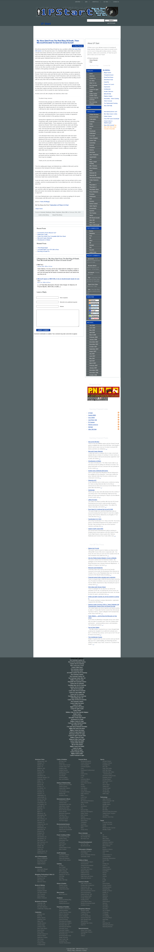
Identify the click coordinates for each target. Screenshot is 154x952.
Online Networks (94, 180)
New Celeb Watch (42, 928)
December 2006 (93, 370)
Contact (84, 950)
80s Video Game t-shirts (110, 114)
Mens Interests (63, 894)
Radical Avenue (85, 874)
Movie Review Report (65, 809)
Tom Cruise (40, 939)
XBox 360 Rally (92, 429)
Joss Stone (84, 790)
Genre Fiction (41, 889)
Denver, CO (40, 782)
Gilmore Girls (106, 867)
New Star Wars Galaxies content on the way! (93, 291)
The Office (105, 907)
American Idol (106, 840)
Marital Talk (62, 793)
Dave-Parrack (94, 60)
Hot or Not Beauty (86, 915)
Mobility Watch (106, 804)
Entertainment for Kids (65, 804)
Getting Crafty (63, 768)
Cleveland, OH (41, 775)
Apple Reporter (107, 799)
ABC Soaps (106, 838)
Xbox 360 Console (109, 125)
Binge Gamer (107, 72)
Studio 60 (105, 899)
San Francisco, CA (42, 842)
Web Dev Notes (41, 881)
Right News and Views (87, 876)
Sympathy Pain (63, 941)
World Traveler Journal (109, 827)
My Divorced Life (85, 845)
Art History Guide (42, 860)
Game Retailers (93, 138)
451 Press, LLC (83, 948)
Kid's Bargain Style (86, 919)
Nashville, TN (41, 817)
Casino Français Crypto (77, 751)
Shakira (83, 817)
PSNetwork (92, 196)
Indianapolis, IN (41, 795)
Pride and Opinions (64, 858)
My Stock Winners (42, 907)
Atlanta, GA (40, 764)
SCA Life (83, 933)
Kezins (91, 231)
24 (103, 835)
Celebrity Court (41, 919)
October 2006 (93, 375)
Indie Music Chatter (64, 806)
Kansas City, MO (42, 799)
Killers (82, 795)
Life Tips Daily (84, 844)
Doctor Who (106, 860)
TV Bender (105, 912)
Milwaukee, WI (41, 813)
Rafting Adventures (64, 903)
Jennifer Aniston (41, 923)
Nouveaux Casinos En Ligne (77, 733)
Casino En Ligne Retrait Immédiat (77, 723)
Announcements (93, 117)
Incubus (83, 786)
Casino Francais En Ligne (77, 755)
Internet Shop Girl (85, 917)
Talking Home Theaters (109, 813)
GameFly (106, 82)
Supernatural (106, 901)
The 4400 (105, 905)
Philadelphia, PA (41, 827)
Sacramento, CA (41, 836)
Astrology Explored (86, 851)
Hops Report (62, 844)
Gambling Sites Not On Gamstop (77, 685)
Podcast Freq (41, 878)
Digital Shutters (41, 863)
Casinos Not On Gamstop (93, 98)
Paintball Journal (107, 777)
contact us (116, 1)
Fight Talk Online (107, 768)
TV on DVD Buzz (107, 917)
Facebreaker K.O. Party (94, 519)
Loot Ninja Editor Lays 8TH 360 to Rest (48, 249)
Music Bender (63, 811)
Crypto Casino (77, 710)
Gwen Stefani (84, 781)
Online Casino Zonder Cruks (93, 94)
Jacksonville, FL (41, 797)
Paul (91, 61)
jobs (86, 1)
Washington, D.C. (42, 853)
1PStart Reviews (94, 114)
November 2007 (93, 344)
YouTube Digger (63, 820)
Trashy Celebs (41, 942)
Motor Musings (41, 871)
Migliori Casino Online (77, 753)
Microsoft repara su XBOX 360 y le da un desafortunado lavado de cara (58, 279)
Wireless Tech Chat (108, 817)
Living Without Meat (86, 901)
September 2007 (93, 349)
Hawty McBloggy (44, 201)
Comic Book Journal (64, 764)
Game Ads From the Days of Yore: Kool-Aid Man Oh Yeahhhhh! (93, 279)
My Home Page (94, 65)
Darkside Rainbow (64, 854)
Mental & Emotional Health (88, 903)
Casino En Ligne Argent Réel (77, 732)
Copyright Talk (41, 903)
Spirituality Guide (85, 856)
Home (91, 73)
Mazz (90, 240)
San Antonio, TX (41, 838)
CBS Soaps (106, 851)
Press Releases (93, 191)
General (43, 212)
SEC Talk (105, 782)
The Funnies (92, 213)
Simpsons (105, 896)
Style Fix (83, 924)
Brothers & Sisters (108, 849)
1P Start (90, 412)
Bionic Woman (106, 845)
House (104, 874)
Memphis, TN (41, 808)
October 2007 (93, 346)
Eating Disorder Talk (86, 894)
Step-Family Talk (63, 939)
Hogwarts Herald (42, 890)
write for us (95, 1)
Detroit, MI (40, 784)
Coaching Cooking (64, 836)
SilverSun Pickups (86, 818)
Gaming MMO (92, 415)
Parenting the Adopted (65, 926)
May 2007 (92, 358)
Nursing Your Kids (64, 917)
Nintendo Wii (92, 175)
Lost (104, 878)
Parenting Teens (63, 928)
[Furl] (43, 218)
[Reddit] (45, 218)
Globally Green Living (65, 827)
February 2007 (93, 365)
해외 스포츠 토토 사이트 (77, 665)
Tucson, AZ (40, 847)
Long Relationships (64, 791)
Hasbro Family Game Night (95, 528)
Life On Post (62, 790)
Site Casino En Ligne (77, 724)
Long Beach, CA (41, 802)
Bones (104, 847)
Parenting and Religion (65, 921)
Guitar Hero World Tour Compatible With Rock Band (51, 236)
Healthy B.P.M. (85, 899)
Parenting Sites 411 (64, 924)
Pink (82, 808)
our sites (105, 1)
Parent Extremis (63, 919)
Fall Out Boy (84, 773)
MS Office (105, 809)
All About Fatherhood (64, 908)
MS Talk (105, 808)
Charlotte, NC (41, 772)
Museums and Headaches (95, 567)
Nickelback (84, 806)
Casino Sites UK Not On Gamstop (77, 699)
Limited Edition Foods (65, 847)
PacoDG (91, 250)
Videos (91, 215)
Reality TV (105, 892)
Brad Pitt (39, 915)
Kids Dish (61, 845)
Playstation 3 (92, 187)
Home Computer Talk (108, 800)
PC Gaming (91, 422)
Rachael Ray (106, 889)
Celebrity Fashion (85, 912)
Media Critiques (85, 871)
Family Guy (106, 863)
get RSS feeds (111, 23)
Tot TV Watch (106, 910)
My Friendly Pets (85, 836)
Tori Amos (83, 824)
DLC (90, 128)
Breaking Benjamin (86, 761)
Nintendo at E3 (92, 480)
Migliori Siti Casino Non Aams (77, 728)
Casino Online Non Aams (77, 703)
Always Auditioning (42, 858)
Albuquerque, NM (42, 761)
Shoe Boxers (84, 921)
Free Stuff (92, 135)
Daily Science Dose (86, 883)
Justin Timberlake (86, 791)
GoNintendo (107, 89)
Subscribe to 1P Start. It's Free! (59, 205)
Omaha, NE (40, 826)
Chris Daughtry (85, 764)
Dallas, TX (40, 781)
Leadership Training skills (44, 908)
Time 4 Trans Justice (65, 860)
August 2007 (92, 351)
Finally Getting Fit (85, 898)
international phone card (110, 111)
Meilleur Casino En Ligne (77, 680)
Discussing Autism (86, 892)
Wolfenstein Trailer (42, 234)
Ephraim (91, 245)
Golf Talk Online (107, 770)
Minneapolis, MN (41, 815)
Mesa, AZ (40, 809)
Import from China (93, 284)
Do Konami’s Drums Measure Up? (46, 232)
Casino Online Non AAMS (77, 741)
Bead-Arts (62, 763)
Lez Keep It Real (63, 856)
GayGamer (107, 86)
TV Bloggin (105, 914)
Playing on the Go (93, 424)
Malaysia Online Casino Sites (77, 739)
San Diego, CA (41, 840)
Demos (91, 126)
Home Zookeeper (85, 835)
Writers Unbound (42, 898)
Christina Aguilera (85, 766)
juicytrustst (91, 258)
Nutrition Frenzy (85, 905)
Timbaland (83, 822)
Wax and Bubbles (64, 779)
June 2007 (92, 356)
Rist (90, 247)
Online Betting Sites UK (77, 698)
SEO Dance (40, 880)
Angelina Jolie (41, 914)
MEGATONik (107, 93)
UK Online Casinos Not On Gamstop (77, 672)
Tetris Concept (108, 101)
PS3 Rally (61, 876)
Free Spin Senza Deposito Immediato (77, 726)
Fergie (82, 775)
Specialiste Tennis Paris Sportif (77, 717)
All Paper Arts (62, 761)
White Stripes (84, 826)
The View (105, 908)
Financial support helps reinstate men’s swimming (101, 577)
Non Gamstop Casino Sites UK (77, 678)
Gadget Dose (106, 802)
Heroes (105, 872)
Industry (91, 150)
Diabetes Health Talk (86, 889)
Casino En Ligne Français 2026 (77, 735)
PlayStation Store (94, 189)
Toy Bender (62, 775)
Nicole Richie (40, 930)
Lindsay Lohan (41, 926)
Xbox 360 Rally (108, 105)
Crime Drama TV (107, 854)
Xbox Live (92, 222)
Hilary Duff (40, 921)
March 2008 (92, 334)
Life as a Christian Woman (88, 854)
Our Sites (92, 80)
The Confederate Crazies (95, 637)
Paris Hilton (40, 932)
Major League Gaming (93, 162)
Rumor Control (93, 203)
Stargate (105, 898)
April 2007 (92, 360)
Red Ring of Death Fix (43, 251)
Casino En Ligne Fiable (93, 90)
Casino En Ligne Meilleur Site (77, 692)
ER (103, 862)
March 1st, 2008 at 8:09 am (44, 282)
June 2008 (92, 327)
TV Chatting (106, 915)
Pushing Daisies (107, 887)
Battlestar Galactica (108, 842)
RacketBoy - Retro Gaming (111, 98)
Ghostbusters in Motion (43, 240)
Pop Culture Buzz (64, 817)
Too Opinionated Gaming (110, 103)
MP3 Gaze (105, 806)
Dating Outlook (63, 786)
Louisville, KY (41, 806)
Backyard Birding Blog (65, 899)
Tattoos (83, 935)
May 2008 (92, 330)
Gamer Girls (92, 140)
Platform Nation (108, 96)
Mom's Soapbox (63, 915)
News (53, 212)
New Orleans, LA (42, 818)
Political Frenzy (85, 872)
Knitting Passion (63, 770)
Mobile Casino (77, 714)
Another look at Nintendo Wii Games (98, 470)
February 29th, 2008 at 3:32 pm (44, 266)
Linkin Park (84, 797)
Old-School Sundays (95, 177)
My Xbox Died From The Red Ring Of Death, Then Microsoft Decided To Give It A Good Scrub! (58, 42)
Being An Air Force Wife (65, 784)
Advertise (92, 76)
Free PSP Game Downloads (111, 118)
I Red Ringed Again (42, 247)
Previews (91, 194)
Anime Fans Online (86, 930)
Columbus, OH (41, 779)
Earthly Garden (63, 885)
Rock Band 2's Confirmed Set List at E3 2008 (93, 260)
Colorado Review (107, 822)
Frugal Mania (84, 914)
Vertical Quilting (63, 777)
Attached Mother (63, 910)
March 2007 (92, 363)
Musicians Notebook (64, 813)
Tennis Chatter (107, 788)
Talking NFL (106, 786)
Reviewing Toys (63, 933)
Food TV (105, 865)
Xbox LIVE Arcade (94, 225)
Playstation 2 (92, 184)
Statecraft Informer (86, 878)
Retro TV (105, 894)
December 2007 (93, 342)
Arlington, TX (40, 763)
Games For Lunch (109, 84)
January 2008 (93, 339)
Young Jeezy (84, 829)
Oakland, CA (40, 822)
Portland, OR (40, 833)
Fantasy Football (107, 763)
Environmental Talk (64, 826)
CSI (104, 853)
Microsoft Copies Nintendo (44, 238)
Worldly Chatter (107, 829)
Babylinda (92, 233)
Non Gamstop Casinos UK (77, 660)
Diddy (82, 772)
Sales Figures (93, 206)
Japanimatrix (92, 157)
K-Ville (104, 880)
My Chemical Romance (87, 800)
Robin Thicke (84, 813)
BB (90, 238)
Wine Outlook (62, 849)
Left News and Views (86, 869)
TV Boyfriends (41, 944)
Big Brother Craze (107, 844)
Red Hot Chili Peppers (87, 811)
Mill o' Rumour (93, 166)
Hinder (82, 784)
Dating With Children (64, 788)
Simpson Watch (41, 935)
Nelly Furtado (84, 802)
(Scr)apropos (62, 773)
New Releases (93, 168)
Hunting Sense (63, 901)
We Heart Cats (85, 838)
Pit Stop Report (107, 779)
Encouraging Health (86, 896)
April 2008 (92, 332)
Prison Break (106, 883)
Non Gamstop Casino (77, 671)
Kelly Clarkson (85, 793)
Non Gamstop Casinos (93, 86)
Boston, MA (40, 770)
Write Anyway (41, 896)
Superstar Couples (42, 937)
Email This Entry (57, 215)
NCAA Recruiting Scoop (109, 775)
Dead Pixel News (108, 77)
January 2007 (93, 368)
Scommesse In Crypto (77, 719)
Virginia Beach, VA (42, 851)
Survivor (105, 903)
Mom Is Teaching (63, 914)
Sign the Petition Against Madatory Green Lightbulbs (102, 558)
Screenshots (92, 208)
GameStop (92, 142)
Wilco (82, 827)
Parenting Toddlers (64, 930)
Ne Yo (82, 804)
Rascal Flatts (84, 809)
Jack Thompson (93, 154)
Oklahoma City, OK (42, 824)
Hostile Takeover (108, 91)
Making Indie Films (64, 808)
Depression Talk (85, 887)
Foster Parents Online (65, 912)
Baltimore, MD (41, 768)
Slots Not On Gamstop (77, 689)
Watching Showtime (108, 924)
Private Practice (107, 885)
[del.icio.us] (36, 218)
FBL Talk (105, 766)
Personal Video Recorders (110, 811)
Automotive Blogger (42, 869)
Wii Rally (90, 427)
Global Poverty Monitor (87, 865)
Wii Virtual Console (94, 217)
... (106, 449)
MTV (104, 881)
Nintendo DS (92, 173)
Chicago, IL (40, 773)
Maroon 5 (83, 799)
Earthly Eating (63, 838)
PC (90, 182)
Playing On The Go (64, 874)
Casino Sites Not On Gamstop (77, 690)
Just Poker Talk (92, 420)
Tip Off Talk (106, 790)
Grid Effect (105, 871)
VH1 (104, 921)
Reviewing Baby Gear (65, 935)
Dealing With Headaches (87, 885)
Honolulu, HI (40, 791)
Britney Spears (41, 917)
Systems (58, 212)
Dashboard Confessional (87, 770)
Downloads (92, 131)
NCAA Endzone (107, 773)
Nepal (104, 826)
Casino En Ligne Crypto (77, 708)
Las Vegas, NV (41, 800)
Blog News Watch (42, 876)
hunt (89, 289)
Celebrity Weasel (63, 800)
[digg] (38, 218)
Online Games (108, 116)
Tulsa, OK (40, 849)
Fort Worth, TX (41, 788)
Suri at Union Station (93, 627)
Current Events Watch (87, 862)
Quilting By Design (64, 772)
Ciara (82, 768)
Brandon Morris (92, 265)
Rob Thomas (84, 815)
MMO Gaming (63, 871)
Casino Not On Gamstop (77, 683)
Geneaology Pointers (86, 932)
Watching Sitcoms (107, 926)
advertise (77, 1)
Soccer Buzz (106, 784)
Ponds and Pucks (107, 781)
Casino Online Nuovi (77, 667)
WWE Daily (106, 793)
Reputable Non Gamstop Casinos (77, 681)
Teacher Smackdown (65, 942)
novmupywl (91, 272)
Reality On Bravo (107, 890)
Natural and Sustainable (65, 829)
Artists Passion (41, 862)
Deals (91, 124)
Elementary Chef (63, 840)
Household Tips (63, 887)
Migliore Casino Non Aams (77, 730)
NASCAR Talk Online (108, 772)
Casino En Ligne (77, 705)
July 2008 (92, 325)
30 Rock (105, 836)
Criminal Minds (107, 856)
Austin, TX (40, 766)
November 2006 (93, 372)
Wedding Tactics (63, 795)
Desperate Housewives (109, 858)
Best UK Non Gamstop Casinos (77, 662)
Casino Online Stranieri (77, 742)
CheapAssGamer (109, 75)
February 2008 (93, 337)
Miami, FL (40, 811)
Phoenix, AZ (40, 831)
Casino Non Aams (77, 715)
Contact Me (106, 65)
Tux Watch (106, 815)
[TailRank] (47, 218)
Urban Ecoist (62, 831)
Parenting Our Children (65, 923)
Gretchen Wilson (85, 779)
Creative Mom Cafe (64, 766)
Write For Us (92, 83)
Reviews (91, 201)
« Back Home (39, 208)
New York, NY (41, 820)
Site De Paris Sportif (77, 744)
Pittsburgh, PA (41, 829)
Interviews (92, 152)
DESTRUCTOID (108, 79)
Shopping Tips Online (86, 923)
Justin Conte (92, 252)
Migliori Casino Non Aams (77, 707)
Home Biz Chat (41, 905)
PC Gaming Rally (63, 872)
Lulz (90, 159)
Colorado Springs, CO (43, 777)
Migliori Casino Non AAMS (77, 746)
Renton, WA (40, 835)
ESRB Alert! (92, 133)
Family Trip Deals (107, 824)
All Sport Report (107, 761)
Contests (91, 121)
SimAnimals (91, 490)
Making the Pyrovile (93, 548)
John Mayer (84, 788)
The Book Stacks (42, 892)
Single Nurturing (63, 937)
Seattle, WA (40, 845)
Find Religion (84, 853)
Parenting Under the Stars (66, 932)
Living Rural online (64, 889)
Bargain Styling (85, 910)
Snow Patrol (84, 820)
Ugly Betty (105, 919)
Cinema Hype (63, 802)
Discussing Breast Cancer (88, 890)
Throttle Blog (106, 791)
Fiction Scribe (41, 887)
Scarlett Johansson (42, 933)
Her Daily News (85, 867)
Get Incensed (84, 863)
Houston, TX (40, 793)
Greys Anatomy (107, 869)
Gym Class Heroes (86, 782)
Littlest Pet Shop (92, 499)
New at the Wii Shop (93, 441)
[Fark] (40, 218)
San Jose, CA (41, 844)
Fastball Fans (106, 764)
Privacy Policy (71, 950)
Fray (82, 777)
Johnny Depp (41, 924)
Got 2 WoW (91, 417)
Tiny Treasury (41, 894)
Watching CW (106, 923)
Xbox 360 (64, 212)
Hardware (49, 212)
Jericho (105, 876)
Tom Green (40, 941)
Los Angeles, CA (41, 804)
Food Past (62, 842)
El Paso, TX (40, 786)
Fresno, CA (40, 790)
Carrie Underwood (86, 763)
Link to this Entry (44, 215)
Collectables (92, 119)
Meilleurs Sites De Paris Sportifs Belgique (77, 712)
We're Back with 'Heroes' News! (97, 587)
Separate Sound (63, 818)
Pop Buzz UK (62, 815)
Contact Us (92, 78)
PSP (90, 199)
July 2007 (92, 353)
